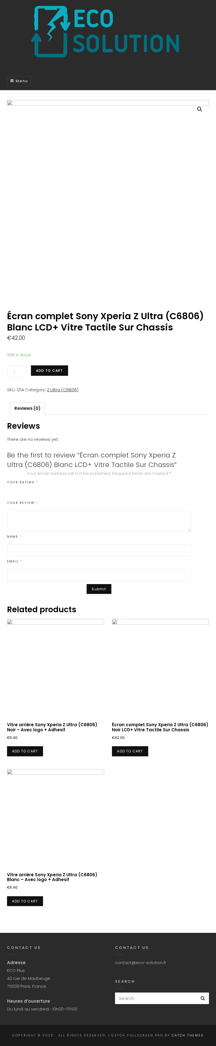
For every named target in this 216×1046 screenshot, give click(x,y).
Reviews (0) (27, 408)
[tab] (27, 408)
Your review (22, 503)
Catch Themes (188, 1035)
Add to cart (49, 370)
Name (14, 536)
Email (14, 561)
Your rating (22, 482)
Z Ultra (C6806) (62, 390)
